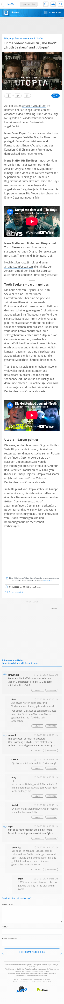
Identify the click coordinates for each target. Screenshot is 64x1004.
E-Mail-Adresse (9, 938)
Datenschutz (36, 982)
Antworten (51, 690)
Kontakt (60, 4)
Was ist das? (48, 581)
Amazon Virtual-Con (34, 105)
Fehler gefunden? (16, 592)
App (53, 4)
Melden (37, 690)
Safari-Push (47, 982)
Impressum (24, 982)
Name (5, 926)
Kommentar (8, 904)
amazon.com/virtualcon (18, 266)
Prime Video (32, 602)
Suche (46, 4)
